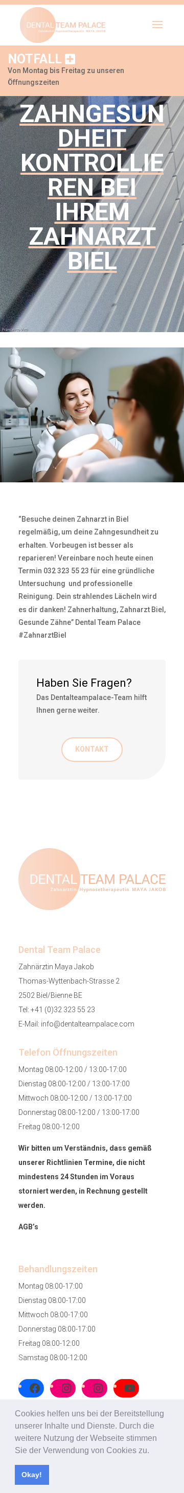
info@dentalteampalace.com (87, 1024)
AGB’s (28, 1227)
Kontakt (92, 749)
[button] (152, 1451)
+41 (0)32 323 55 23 (63, 1010)
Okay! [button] (31, 1475)
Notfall (36, 59)
